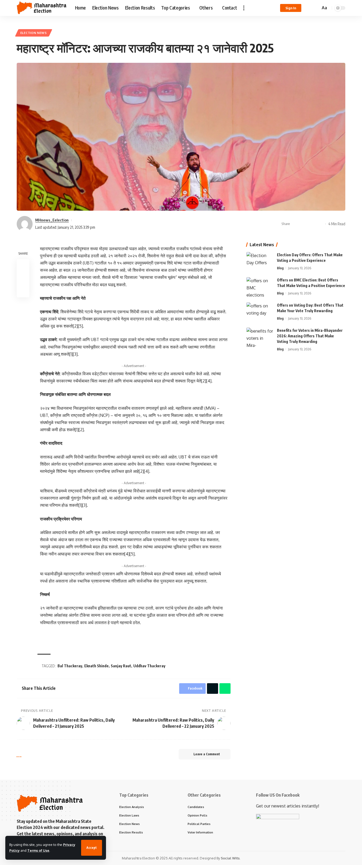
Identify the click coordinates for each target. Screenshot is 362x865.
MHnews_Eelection (52, 220)
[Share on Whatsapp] (312, 224)
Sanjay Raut (121, 666)
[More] (320, 224)
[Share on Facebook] (295, 224)
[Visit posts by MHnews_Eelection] (25, 224)
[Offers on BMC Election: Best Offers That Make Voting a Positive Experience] (259, 287)
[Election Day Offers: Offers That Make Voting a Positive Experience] (259, 262)
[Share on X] (303, 224)
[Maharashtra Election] (42, 8)
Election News (33, 33)
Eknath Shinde (96, 666)
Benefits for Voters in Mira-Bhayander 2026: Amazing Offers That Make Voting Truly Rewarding (310, 336)
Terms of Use (38, 850)
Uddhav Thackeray (149, 666)
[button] (91, 848)
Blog (280, 268)
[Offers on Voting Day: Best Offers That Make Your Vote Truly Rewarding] (259, 312)
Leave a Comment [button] (206, 754)
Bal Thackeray (70, 666)
